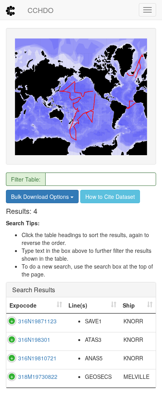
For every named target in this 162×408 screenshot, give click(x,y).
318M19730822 (37, 376)
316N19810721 (37, 358)
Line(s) (77, 305)
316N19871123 (37, 321)
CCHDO (40, 10)
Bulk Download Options (40, 196)
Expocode (23, 305)
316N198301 (34, 339)
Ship (129, 305)
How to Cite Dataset (110, 196)
